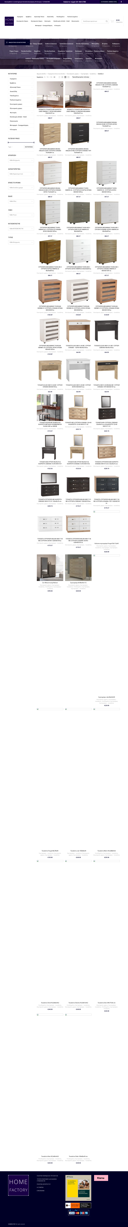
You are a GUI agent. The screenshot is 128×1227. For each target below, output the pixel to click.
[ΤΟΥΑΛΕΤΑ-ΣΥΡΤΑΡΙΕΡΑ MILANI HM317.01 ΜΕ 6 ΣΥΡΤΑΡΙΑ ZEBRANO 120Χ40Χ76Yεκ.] (78, 484)
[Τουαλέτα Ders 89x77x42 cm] (106, 930)
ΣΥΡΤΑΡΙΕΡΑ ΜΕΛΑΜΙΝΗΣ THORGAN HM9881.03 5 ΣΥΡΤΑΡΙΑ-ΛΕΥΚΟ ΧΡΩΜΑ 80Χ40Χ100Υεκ (50, 347)
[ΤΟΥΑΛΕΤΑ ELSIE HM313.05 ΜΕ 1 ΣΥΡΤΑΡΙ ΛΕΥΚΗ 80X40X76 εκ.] (78, 370)
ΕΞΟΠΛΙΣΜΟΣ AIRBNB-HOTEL (109, 2)
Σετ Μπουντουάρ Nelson (50, 582)
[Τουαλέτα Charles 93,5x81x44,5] (78, 930)
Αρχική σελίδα (41, 74)
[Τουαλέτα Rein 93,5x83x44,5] (50, 1084)
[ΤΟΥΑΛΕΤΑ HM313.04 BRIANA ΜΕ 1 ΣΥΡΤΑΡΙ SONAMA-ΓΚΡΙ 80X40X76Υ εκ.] (106, 370)
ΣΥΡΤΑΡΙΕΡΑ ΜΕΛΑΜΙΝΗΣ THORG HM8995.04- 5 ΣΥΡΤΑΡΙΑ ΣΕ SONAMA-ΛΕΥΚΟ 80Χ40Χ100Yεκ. (50, 229)
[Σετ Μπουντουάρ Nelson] (50, 567)
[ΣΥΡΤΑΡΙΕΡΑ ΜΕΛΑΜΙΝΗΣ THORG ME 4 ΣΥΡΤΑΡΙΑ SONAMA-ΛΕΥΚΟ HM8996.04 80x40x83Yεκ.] (106, 212)
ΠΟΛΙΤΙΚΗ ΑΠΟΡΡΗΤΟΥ (44, 1184)
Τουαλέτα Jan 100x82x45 (78, 851)
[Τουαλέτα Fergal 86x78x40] (50, 778)
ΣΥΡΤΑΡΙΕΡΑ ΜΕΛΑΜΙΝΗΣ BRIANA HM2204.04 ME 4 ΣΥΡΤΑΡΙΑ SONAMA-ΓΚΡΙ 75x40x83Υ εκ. (78, 150)
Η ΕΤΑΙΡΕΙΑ (40, 1187)
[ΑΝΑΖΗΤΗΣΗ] (107, 21)
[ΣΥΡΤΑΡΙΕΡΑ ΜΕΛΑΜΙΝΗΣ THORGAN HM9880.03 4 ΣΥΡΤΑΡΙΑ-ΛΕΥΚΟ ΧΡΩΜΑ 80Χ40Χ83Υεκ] (78, 291)
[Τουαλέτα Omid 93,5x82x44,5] (50, 930)
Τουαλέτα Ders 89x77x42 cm (106, 1003)
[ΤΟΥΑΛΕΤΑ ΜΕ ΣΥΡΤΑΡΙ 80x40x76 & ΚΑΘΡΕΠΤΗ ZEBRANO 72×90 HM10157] (50, 447)
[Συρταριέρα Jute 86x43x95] (106, 624)
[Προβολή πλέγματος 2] (62, 77)
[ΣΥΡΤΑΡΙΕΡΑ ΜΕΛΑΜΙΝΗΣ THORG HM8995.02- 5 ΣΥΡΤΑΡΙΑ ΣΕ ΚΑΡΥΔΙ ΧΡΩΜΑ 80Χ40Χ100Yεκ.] (78, 173)
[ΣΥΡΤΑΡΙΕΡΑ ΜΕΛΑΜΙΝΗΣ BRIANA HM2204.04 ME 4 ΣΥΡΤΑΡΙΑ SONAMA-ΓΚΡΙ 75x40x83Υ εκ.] (78, 134)
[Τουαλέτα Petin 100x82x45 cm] (78, 1084)
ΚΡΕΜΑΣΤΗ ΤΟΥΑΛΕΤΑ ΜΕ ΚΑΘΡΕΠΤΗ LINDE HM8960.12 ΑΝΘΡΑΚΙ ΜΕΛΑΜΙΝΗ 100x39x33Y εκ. (78, 111)
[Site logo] (9, 21)
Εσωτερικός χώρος (73, 74)
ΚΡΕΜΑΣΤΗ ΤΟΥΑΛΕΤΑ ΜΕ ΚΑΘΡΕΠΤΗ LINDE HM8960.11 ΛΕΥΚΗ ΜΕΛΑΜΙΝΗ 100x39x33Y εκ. (50, 111)
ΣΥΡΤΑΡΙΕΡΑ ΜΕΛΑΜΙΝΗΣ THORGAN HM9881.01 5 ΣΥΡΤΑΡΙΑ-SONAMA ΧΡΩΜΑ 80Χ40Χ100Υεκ (106, 308)
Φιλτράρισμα (29, 147)
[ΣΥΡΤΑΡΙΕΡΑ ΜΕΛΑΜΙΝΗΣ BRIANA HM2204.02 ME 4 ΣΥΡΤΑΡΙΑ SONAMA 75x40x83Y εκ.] (50, 134)
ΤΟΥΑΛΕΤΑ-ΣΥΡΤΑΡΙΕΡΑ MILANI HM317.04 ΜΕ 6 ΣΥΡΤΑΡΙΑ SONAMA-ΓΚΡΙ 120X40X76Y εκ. (107, 501)
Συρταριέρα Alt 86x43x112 (78, 582)
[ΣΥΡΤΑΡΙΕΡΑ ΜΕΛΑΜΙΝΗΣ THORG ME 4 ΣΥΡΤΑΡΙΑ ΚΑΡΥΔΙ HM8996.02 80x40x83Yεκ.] (50, 252)
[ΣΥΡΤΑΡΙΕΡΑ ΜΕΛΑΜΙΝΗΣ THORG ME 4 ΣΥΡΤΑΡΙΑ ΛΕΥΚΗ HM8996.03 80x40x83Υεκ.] (78, 252)
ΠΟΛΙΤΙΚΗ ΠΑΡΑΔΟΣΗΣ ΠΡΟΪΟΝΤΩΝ (47, 1176)
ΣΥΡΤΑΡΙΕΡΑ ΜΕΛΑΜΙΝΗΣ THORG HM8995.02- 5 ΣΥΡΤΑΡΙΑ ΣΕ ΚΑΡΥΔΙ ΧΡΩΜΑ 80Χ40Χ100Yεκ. (78, 190)
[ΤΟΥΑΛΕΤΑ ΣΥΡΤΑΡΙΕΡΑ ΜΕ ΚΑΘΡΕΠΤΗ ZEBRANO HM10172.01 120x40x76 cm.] (50, 484)
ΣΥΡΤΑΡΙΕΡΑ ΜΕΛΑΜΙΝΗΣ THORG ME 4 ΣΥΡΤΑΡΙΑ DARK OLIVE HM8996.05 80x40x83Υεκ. (78, 229)
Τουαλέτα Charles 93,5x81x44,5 (78, 1003)
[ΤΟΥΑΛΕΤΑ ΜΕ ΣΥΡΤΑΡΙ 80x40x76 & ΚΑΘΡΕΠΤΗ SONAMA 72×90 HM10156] (78, 447)
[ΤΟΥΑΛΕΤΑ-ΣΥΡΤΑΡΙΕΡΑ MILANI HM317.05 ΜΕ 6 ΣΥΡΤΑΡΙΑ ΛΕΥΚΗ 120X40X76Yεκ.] (50, 524)
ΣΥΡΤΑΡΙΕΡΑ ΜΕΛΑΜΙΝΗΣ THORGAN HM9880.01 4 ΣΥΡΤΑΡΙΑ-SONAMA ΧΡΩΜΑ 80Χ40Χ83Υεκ (50, 308)
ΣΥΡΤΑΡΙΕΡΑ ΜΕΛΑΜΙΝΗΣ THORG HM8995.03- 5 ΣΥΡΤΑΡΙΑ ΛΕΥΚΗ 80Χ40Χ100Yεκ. (107, 190)
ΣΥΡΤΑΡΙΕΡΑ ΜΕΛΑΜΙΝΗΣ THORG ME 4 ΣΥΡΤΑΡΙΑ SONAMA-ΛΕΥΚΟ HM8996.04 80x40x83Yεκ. (106, 229)
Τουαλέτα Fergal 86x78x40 (50, 851)
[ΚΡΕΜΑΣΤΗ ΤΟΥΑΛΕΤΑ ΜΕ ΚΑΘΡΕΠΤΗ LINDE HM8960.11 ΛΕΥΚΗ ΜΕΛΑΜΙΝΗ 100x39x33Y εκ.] (50, 94)
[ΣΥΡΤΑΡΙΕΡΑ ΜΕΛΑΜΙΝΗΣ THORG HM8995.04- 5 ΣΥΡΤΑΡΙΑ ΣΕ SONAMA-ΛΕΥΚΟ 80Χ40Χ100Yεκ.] (50, 212)
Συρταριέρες (105, 547)
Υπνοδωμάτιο (49, 587)
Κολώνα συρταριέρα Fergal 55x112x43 (107, 543)
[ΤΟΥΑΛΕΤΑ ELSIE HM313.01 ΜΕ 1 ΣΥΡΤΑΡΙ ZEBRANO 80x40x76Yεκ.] (106, 330)
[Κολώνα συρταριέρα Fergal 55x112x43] (106, 526)
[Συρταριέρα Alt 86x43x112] (78, 567)
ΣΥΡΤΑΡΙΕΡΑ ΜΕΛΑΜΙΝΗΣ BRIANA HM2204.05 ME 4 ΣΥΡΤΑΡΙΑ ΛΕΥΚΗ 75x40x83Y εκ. (106, 124)
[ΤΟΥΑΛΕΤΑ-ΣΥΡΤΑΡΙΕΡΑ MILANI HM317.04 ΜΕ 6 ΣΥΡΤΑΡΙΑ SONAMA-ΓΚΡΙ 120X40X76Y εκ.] (106, 484)
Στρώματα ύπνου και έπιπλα (56, 74)
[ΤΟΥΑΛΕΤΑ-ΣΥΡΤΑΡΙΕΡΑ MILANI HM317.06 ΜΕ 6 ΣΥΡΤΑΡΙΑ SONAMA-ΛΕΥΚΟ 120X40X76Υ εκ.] (78, 524)
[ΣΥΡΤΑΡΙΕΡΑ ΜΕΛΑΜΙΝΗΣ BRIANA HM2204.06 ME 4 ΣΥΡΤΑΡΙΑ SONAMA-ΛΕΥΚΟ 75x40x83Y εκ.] (50, 173)
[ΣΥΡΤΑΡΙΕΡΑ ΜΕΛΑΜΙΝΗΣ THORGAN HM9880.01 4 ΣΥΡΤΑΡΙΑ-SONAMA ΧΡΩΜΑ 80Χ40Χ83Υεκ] (50, 291)
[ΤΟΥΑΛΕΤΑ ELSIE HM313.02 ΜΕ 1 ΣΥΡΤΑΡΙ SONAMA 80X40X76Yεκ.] (50, 370)
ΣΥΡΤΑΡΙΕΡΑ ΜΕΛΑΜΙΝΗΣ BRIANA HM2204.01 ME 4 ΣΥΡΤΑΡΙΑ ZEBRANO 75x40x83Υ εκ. (106, 84)
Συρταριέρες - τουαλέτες (88, 74)
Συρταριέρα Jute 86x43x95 (106, 697)
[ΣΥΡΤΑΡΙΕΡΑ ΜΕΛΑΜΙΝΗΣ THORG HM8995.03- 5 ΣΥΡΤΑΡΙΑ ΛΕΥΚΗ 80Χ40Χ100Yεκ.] (106, 173)
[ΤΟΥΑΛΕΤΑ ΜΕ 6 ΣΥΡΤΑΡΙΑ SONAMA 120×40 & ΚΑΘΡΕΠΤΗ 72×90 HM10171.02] (78, 407)
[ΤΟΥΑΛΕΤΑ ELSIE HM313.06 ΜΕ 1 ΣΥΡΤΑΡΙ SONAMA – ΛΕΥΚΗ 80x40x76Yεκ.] (78, 330)
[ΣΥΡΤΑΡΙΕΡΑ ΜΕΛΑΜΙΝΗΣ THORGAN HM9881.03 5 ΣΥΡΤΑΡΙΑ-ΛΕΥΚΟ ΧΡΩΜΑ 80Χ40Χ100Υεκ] (50, 330)
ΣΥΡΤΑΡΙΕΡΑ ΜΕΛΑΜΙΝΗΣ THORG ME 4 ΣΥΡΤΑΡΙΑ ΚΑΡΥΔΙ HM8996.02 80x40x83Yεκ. (50, 268)
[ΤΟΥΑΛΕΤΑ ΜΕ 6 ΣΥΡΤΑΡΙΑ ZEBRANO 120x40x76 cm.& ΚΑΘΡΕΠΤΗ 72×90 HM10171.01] (106, 407)
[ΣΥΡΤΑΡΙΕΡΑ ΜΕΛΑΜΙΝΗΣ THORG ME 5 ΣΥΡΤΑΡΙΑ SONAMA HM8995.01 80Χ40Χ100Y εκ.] (106, 252)
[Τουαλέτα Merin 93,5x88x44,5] (106, 778)
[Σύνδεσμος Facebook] (121, 1)
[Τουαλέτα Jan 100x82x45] (78, 778)
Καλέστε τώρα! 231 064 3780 (75, 2)
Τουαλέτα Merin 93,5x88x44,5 (107, 851)
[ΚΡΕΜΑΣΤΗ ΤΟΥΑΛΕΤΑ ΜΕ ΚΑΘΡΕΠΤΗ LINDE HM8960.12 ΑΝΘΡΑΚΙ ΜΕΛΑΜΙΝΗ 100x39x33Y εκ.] (78, 94)
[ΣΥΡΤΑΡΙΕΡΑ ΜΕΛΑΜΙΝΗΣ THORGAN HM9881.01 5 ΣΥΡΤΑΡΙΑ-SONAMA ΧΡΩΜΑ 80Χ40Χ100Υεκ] (106, 291)
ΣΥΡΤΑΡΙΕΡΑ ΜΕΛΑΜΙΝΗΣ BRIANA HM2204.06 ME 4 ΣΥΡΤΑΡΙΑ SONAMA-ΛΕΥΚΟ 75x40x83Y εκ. (50, 190)
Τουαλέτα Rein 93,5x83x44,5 (50, 1156)
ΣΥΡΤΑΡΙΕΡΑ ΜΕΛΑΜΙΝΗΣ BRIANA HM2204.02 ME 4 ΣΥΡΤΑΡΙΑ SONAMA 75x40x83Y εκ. (50, 150)
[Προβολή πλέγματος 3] (65, 77)
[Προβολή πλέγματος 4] (68, 77)
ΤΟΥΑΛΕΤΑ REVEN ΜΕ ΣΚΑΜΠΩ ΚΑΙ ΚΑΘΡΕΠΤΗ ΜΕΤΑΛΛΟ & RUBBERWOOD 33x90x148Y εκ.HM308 (50, 424)
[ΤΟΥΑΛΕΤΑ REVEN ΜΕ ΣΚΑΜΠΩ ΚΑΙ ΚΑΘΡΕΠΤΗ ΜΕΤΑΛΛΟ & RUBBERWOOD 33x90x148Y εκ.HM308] (50, 407)
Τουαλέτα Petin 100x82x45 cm (78, 1156)
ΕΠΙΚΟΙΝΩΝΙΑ (40, 1190)
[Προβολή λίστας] (59, 77)
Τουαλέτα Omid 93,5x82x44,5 (50, 1003)
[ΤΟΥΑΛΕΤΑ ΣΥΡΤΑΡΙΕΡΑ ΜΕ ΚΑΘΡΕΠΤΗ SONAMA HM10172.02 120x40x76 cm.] (106, 447)
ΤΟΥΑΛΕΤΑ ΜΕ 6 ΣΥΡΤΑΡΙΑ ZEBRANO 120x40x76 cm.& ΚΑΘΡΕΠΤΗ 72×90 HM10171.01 (107, 424)
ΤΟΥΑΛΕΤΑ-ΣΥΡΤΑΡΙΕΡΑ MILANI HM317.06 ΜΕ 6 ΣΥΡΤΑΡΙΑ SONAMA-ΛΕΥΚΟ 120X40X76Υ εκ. (78, 540)
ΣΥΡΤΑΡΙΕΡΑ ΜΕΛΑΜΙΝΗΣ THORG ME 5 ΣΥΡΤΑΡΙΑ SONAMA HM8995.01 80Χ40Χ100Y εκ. (106, 268)
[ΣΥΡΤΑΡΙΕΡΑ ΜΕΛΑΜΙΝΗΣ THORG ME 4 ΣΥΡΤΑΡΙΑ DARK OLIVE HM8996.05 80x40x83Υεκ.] (78, 212)
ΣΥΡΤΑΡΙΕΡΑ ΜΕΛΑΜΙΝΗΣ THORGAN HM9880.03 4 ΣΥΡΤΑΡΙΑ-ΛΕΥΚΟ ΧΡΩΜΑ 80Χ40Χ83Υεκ (78, 308)
